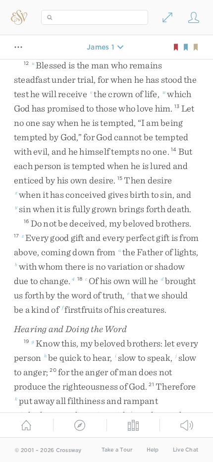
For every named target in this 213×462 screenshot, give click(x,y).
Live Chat (185, 450)
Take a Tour (117, 450)
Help (153, 450)
